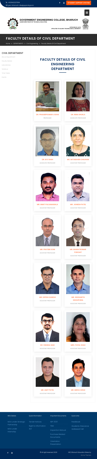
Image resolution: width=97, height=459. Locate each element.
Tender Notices (35, 422)
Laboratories (6, 65)
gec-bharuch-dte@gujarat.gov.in (21, 5)
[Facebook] (60, 3)
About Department (8, 57)
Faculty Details (7, 61)
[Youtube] (64, 3)
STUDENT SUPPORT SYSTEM (79, 3)
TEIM (52, 426)
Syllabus (5, 69)
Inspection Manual (58, 430)
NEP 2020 (54, 422)
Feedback (76, 421)
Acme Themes (86, 455)
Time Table (6, 73)
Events (4, 77)
